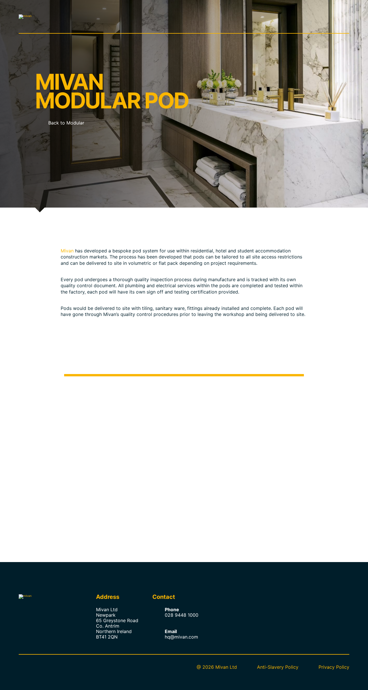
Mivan (67, 251)
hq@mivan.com (181, 637)
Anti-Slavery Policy (277, 667)
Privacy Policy (334, 667)
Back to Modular (66, 123)
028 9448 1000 (181, 615)
